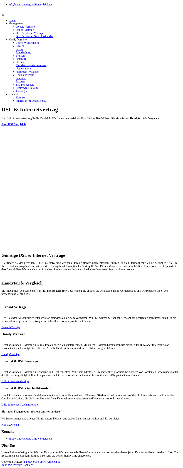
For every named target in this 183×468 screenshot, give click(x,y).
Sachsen (20, 81)
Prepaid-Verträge (25, 26)
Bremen (20, 55)
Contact (28, 464)
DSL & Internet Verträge (29, 33)
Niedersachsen (24, 68)
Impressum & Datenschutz (31, 100)
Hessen (20, 62)
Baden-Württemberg (27, 42)
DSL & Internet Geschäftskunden (34, 36)
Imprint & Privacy (11, 464)
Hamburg (21, 58)
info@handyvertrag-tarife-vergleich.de (30, 4)
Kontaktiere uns (10, 424)
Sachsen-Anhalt (25, 84)
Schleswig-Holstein (27, 87)
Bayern (20, 45)
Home (12, 20)
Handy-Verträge (25, 29)
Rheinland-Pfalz (25, 74)
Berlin (19, 49)
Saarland (21, 78)
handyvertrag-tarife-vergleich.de (42, 461)
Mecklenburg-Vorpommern (31, 65)
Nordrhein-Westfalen (27, 71)
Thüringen (22, 91)
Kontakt (20, 97)
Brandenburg (23, 52)
